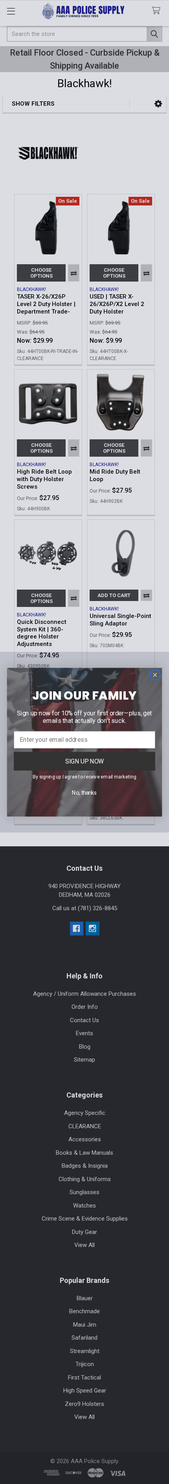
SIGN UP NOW (84, 760)
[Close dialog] (155, 674)
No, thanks (84, 792)
